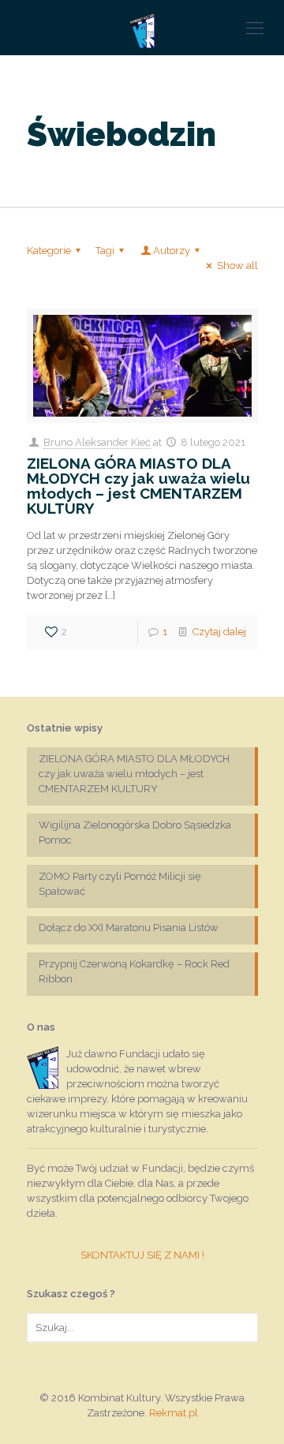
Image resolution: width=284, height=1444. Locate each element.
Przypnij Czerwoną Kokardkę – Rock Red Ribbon (134, 971)
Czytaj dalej (219, 632)
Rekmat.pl (173, 1413)
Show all (237, 265)
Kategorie (49, 250)
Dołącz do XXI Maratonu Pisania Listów (129, 927)
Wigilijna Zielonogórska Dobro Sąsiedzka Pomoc (135, 832)
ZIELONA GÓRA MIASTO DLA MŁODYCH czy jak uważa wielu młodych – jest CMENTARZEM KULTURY (138, 486)
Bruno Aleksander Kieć (97, 442)
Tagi (104, 250)
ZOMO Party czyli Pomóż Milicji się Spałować (120, 883)
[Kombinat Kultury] (142, 27)
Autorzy (171, 250)
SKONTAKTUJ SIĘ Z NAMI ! (142, 1255)
